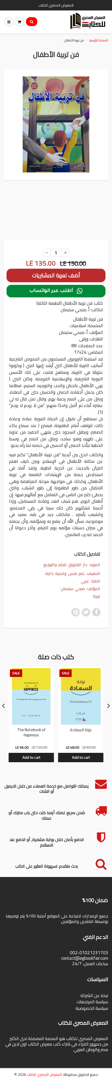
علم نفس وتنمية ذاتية (65, 573)
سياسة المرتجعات (92, 1002)
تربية (96, 596)
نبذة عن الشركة (94, 995)
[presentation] (3, 706)
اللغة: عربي (90, 581)
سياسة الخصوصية (92, 1008)
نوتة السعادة (80, 730)
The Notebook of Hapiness (31, 733)
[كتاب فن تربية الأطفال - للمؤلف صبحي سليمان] (56, 124)
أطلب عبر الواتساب (56, 291)
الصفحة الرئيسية (98, 40)
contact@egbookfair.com (84, 958)
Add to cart (31, 757)
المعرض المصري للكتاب (44, 1074)
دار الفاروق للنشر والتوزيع (65, 564)
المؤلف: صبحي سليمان (80, 588)
